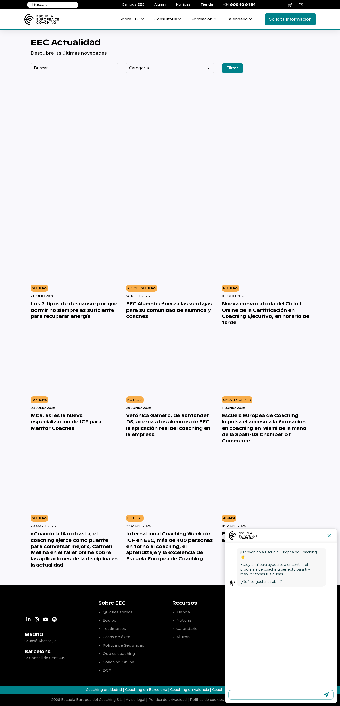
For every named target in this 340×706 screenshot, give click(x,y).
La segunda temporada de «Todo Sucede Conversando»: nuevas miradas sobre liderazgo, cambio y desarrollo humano (229, 183)
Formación (201, 19)
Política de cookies (207, 699)
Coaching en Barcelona (146, 689)
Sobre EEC (130, 19)
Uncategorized (237, 400)
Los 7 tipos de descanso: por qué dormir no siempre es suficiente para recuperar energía (74, 310)
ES (300, 5)
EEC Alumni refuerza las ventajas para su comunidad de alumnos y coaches (169, 310)
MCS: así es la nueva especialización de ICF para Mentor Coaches (66, 422)
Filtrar (232, 68)
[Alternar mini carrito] (290, 5)
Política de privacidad (167, 699)
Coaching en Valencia (190, 689)
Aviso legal (135, 699)
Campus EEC (133, 4)
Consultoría (165, 19)
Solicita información (290, 19)
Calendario (237, 19)
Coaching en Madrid (104, 689)
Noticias (183, 4)
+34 (239, 5)
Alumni (160, 4)
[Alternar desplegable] (142, 21)
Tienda (207, 4)
